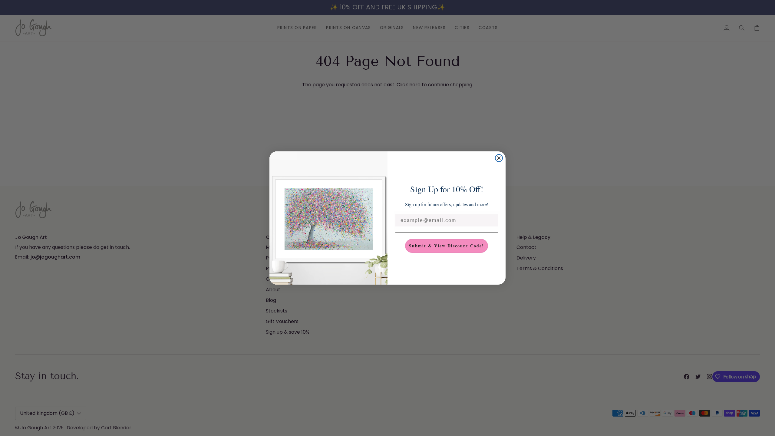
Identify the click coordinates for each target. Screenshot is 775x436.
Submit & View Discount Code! (446, 246)
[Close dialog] (499, 158)
